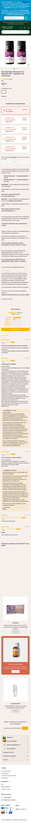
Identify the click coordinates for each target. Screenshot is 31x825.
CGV (2, 784)
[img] (5, 339)
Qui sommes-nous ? (6, 771)
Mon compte (4, 778)
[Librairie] (15, 609)
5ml (4, 92)
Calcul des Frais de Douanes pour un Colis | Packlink (15, 294)
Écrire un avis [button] (15, 329)
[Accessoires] (15, 689)
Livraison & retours (6, 299)
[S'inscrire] (25, 728)
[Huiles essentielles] (15, 650)
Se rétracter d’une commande (8, 775)
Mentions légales (5, 786)
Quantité (3, 96)
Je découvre (15, 631)
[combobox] (15, 32)
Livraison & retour (5, 789)
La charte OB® (5, 773)
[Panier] (25, 27)
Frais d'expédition (13, 157)
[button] (5, 79)
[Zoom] (28, 64)
